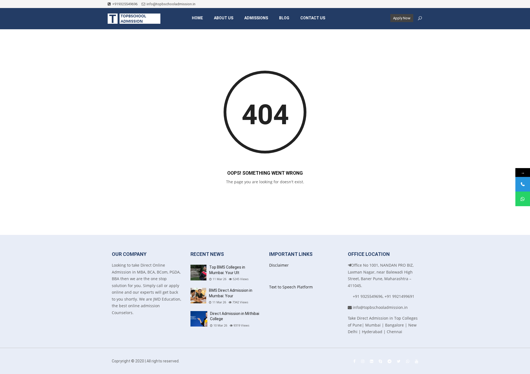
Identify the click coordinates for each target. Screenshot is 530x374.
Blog (284, 18)
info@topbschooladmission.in (171, 4)
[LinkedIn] (371, 361)
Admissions (256, 18)
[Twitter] (399, 361)
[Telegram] (389, 361)
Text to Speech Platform (291, 287)
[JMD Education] (134, 18)
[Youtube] (416, 361)
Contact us (312, 18)
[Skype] (380, 361)
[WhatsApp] (407, 361)
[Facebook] (354, 361)
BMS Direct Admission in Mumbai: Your (230, 293)
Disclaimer (279, 265)
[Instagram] (362, 361)
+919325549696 (124, 4)
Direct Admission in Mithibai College (234, 316)
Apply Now (401, 18)
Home (197, 18)
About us (223, 18)
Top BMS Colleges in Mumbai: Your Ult (227, 270)
